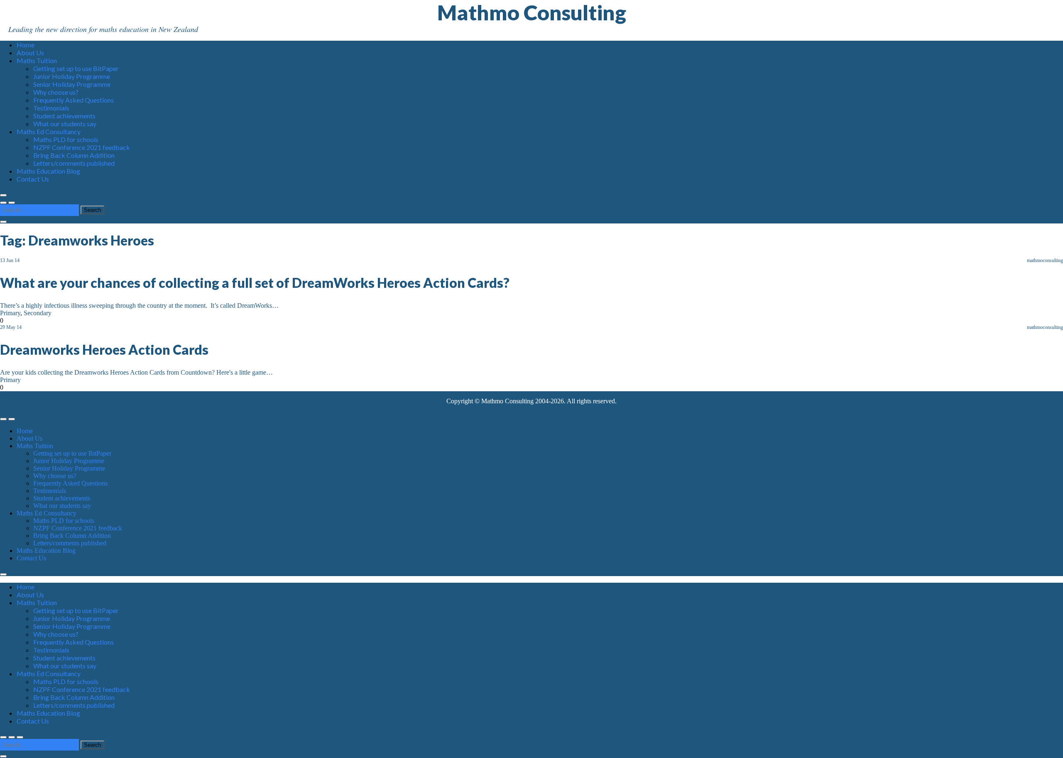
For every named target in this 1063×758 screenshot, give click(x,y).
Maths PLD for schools (65, 139)
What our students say (64, 124)
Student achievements (64, 116)
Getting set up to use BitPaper (76, 68)
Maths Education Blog (48, 171)
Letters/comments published (74, 163)
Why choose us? (55, 92)
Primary (10, 312)
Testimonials (51, 108)
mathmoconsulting (1045, 260)
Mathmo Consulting (531, 12)
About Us (30, 52)
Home (25, 45)
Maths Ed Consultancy (49, 131)
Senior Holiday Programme (71, 84)
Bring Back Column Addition (74, 155)
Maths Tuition (37, 60)
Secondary (37, 312)
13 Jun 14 (10, 260)
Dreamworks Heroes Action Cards (104, 349)
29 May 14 (11, 327)
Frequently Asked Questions (73, 100)
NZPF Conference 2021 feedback (81, 147)
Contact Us (33, 179)
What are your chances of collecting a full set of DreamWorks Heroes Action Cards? (254, 283)
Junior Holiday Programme (71, 76)
